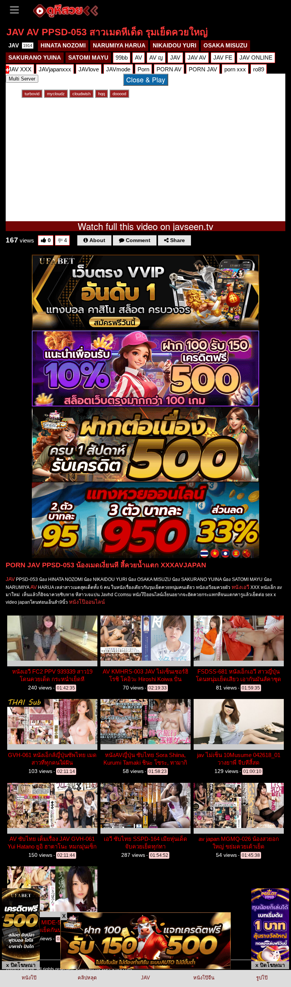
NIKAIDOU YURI (174, 45)
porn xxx (235, 69)
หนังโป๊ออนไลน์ (87, 602)
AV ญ (156, 57)
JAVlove (88, 69)
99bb (122, 57)
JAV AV (197, 57)
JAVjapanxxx (55, 69)
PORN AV (168, 69)
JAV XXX (19, 69)
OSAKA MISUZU (225, 45)
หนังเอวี (240, 587)
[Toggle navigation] (17, 9)
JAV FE (222, 57)
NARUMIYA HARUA (119, 45)
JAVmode (118, 69)
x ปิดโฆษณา (21, 965)
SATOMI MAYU (88, 57)
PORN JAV (203, 69)
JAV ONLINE (255, 57)
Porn (143, 69)
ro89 (258, 69)
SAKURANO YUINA (34, 57)
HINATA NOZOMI (63, 45)
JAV (20, 45)
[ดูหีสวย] (65, 10)
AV (138, 57)
